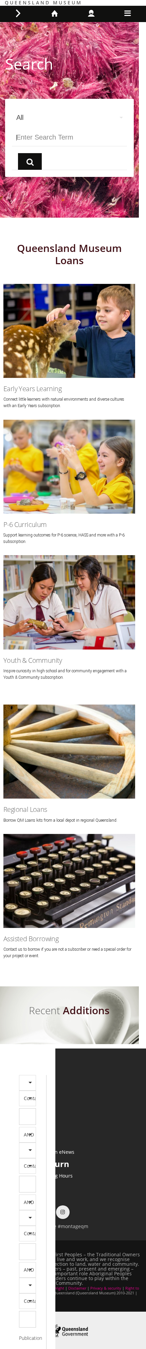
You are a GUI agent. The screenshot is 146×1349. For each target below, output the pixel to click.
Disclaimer (77, 1288)
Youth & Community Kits (69, 581)
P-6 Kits (69, 446)
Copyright (55, 1288)
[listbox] (69, 117)
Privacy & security (105, 1288)
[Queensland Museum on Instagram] (63, 1212)
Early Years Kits (69, 310)
